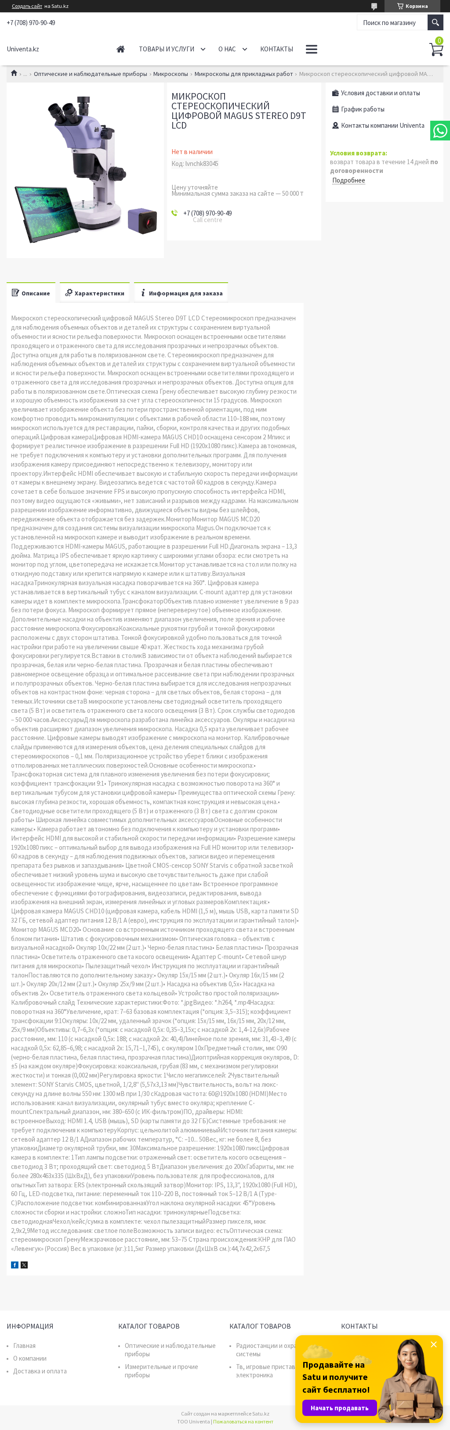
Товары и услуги (166, 49)
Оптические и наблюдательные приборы (90, 74)
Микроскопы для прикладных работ (244, 74)
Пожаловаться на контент (243, 1421)
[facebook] (14, 1266)
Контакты (276, 49)
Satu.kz (260, 1413)
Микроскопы (170, 74)
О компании (30, 1358)
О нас (227, 49)
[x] (24, 1266)
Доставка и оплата (40, 1371)
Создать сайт (27, 6)
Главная (120, 49)
